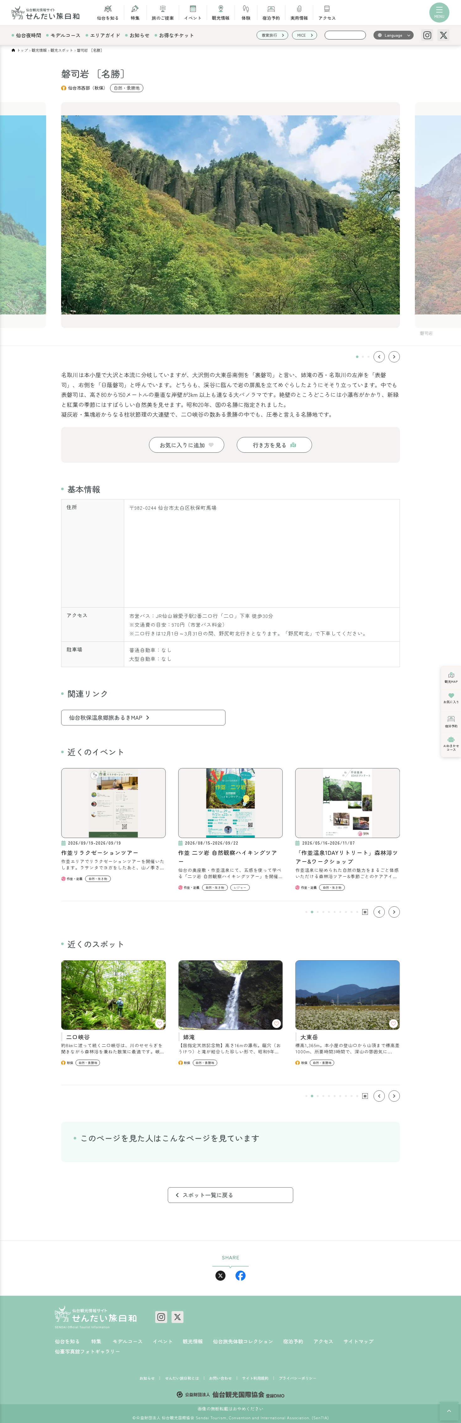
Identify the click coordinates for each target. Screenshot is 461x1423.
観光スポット (61, 50)
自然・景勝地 (127, 88)
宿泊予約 (271, 17)
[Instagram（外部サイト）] (427, 35)
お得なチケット (176, 35)
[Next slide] (394, 356)
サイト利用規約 (255, 1378)
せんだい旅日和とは (182, 1378)
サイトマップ (358, 1341)
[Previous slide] (379, 356)
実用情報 (299, 17)
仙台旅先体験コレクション (243, 1341)
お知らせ (140, 35)
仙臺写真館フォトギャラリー (87, 1351)
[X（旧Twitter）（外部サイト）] (443, 35)
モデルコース (65, 35)
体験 (245, 17)
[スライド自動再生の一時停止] (365, 912)
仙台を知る (108, 17)
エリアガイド (105, 35)
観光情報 (221, 17)
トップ (22, 50)
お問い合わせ (220, 1378)
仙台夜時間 (28, 35)
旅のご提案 (163, 17)
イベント (193, 17)
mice (301, 35)
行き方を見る (270, 445)
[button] (357, 357)
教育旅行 (269, 35)
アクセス (327, 17)
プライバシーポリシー (297, 1378)
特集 (135, 17)
